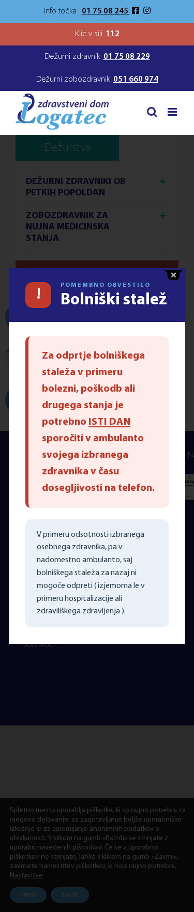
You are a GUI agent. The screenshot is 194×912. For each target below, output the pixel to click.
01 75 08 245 (106, 11)
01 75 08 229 (126, 57)
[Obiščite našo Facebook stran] (136, 11)
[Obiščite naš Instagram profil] (147, 11)
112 (113, 34)
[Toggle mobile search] (152, 111)
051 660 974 (135, 79)
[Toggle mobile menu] (173, 111)
